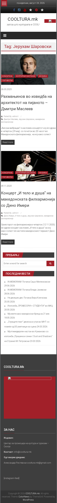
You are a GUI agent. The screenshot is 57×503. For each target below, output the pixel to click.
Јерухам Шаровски (26, 119)
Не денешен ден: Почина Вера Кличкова (27, 298)
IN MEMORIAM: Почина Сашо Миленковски (29, 282)
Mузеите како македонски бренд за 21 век (28, 314)
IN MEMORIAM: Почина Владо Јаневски (27, 290)
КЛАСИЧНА (7, 76)
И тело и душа (20, 216)
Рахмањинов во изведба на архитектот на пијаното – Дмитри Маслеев (26, 102)
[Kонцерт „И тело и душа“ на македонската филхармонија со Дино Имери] (28, 166)
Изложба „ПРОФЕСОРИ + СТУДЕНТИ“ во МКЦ (30, 306)
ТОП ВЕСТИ (7, 81)
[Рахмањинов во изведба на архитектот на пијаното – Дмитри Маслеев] (28, 69)
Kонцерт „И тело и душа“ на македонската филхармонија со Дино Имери (28, 199)
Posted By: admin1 (11, 116)
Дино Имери (9, 216)
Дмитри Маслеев (11, 119)
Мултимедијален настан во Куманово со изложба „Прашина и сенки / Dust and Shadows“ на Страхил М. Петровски (28, 336)
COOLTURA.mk (23, 19)
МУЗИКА (43, 76)
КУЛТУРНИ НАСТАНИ (25, 76)
